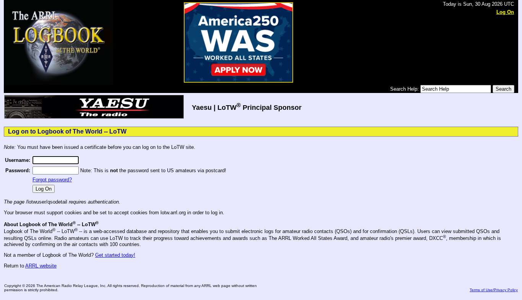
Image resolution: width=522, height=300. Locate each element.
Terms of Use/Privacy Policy (494, 290)
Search (503, 89)
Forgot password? (52, 180)
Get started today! (115, 255)
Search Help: (405, 89)
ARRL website (41, 266)
